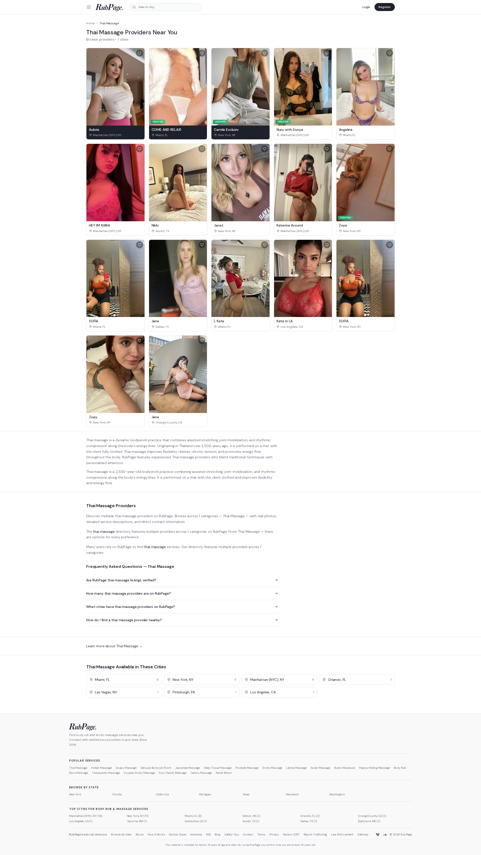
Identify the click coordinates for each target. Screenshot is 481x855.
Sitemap (363, 834)
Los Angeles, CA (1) (80, 821)
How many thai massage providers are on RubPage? (128, 593)
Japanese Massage (187, 768)
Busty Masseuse (344, 768)
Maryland (292, 794)
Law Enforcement (342, 834)
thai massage (103, 531)
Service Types (177, 834)
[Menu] (89, 7)
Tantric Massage (201, 773)
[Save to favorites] (139, 53)
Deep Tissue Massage (217, 768)
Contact (248, 834)
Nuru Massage (78, 773)
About (140, 834)
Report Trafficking (315, 834)
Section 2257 (291, 834)
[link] (115, 135)
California (162, 794)
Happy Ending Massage (374, 768)
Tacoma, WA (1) (137, 821)
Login (366, 7)
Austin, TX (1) (251, 821)
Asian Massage (320, 768)
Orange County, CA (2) (372, 816)
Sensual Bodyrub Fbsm (156, 768)
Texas (246, 794)
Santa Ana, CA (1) (196, 821)
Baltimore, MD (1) (369, 821)
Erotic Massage (272, 768)
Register (385, 7)
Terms (261, 834)
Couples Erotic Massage (139, 773)
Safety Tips (231, 834)
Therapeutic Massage (106, 773)
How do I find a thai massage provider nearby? (124, 620)
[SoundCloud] (385, 835)
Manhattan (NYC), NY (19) (85, 816)
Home (90, 23)
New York (75, 794)
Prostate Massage (246, 768)
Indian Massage (101, 768)
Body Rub (400, 768)
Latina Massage (296, 768)
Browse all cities (121, 834)
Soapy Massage (126, 768)
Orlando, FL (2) (310, 816)
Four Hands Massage (172, 773)
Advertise (196, 834)
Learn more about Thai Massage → (114, 646)
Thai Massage (78, 768)
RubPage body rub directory (88, 834)
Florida (117, 794)
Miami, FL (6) (193, 816)
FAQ (208, 834)
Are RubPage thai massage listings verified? (121, 580)
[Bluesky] (378, 835)
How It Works (156, 834)
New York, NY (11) (138, 816)
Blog (217, 834)
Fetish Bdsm (223, 773)
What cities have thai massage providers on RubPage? (130, 606)
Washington (337, 794)
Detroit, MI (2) (252, 816)
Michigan (205, 794)
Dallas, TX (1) (308, 821)
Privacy (274, 834)
